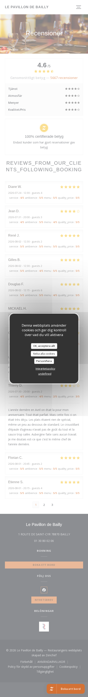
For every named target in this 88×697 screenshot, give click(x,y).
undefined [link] (44, 374)
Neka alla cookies (44, 353)
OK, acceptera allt (44, 346)
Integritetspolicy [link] (45, 368)
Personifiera (44, 361)
